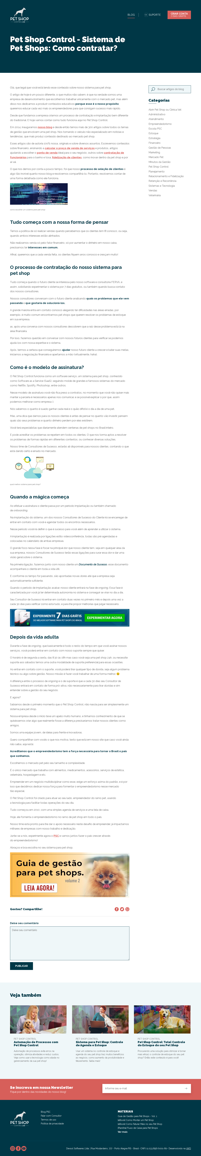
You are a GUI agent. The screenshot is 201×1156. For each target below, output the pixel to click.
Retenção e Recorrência (162, 180)
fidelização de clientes (67, 157)
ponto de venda (47, 152)
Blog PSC (45, 1112)
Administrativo (157, 114)
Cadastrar (186, 1088)
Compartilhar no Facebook (117, 909)
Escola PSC (155, 128)
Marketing (154, 152)
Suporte (155, 14)
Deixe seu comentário (24, 923)
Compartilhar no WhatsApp (127, 909)
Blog (131, 14)
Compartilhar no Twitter (122, 909)
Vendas (153, 190)
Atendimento (156, 119)
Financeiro (154, 142)
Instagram (12, 1148)
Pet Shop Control (158, 166)
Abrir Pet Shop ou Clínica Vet (165, 109)
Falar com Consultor (51, 1116)
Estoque (153, 133)
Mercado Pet (156, 157)
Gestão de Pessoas (160, 147)
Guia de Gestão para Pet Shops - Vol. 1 (137, 1116)
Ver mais (122, 1132)
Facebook (18, 1148)
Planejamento (157, 171)
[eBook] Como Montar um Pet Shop (136, 1120)
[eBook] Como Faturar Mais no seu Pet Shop (140, 1124)
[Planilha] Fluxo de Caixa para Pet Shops (138, 1128)
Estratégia (154, 138)
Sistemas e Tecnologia (162, 185)
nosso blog (45, 127)
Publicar (21, 965)
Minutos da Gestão (160, 162)
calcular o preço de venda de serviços (70, 148)
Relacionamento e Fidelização (166, 176)
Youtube (23, 1148)
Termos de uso (48, 1119)
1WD (188, 1148)
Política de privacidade (52, 1123)
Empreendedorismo (160, 123)
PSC (56, 835)
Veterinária (155, 195)
